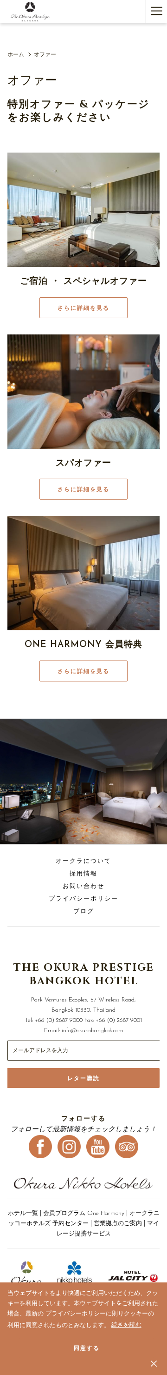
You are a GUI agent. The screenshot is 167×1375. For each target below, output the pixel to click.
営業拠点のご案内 (118, 1224)
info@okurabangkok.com (92, 1031)
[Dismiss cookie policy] (154, 1363)
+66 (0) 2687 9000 (59, 1020)
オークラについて (83, 861)
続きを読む (126, 1327)
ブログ (83, 911)
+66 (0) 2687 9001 (119, 1020)
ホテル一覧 (23, 1213)
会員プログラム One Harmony (83, 1213)
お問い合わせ (83, 886)
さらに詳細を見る (83, 308)
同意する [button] (87, 1348)
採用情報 (83, 874)
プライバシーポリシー (83, 899)
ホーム (15, 55)
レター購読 (83, 1078)
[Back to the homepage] (30, 11)
